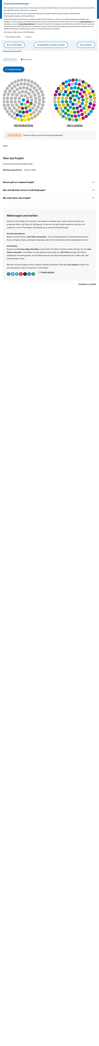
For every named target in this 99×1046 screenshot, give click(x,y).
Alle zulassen (86, 45)
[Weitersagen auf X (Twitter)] (25, 274)
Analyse (29, 37)
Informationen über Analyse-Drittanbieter (18, 32)
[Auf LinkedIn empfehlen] (29, 274)
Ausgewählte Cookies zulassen (51, 45)
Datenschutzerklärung (26, 24)
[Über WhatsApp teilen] (33, 274)
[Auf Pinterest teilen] (21, 274)
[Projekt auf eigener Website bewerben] (8, 274)
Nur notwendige (14, 45)
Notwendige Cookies (13, 37)
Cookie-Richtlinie (86, 22)
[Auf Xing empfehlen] (17, 274)
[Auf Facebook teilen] (12, 274)
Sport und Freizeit (10, 60)
